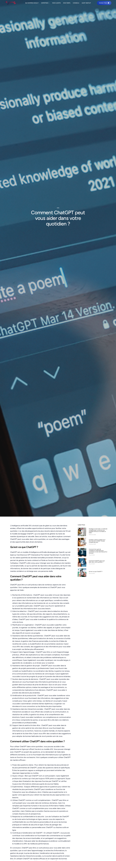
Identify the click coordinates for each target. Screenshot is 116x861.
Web (58, 207)
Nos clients (56, 3)
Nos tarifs (66, 3)
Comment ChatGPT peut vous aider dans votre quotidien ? (97, 561)
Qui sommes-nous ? (32, 3)
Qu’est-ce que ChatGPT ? (95, 571)
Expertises (44, 3)
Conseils (76, 3)
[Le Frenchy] (10, 3)
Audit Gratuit (86, 3)
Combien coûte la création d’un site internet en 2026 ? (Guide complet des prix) (97, 541)
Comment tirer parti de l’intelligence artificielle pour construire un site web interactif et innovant (98, 551)
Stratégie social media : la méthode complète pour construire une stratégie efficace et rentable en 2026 (98, 530)
